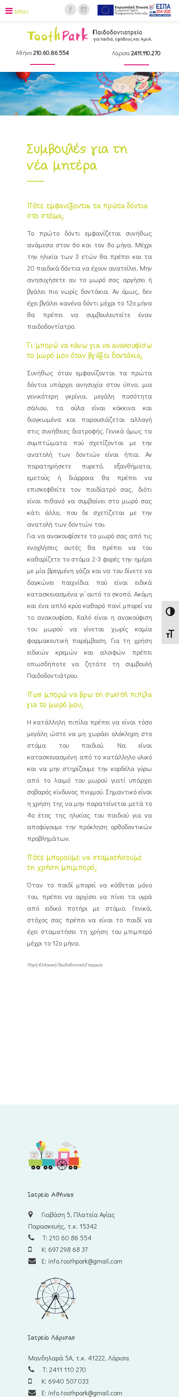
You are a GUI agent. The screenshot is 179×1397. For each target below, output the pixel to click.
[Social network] (70, 8)
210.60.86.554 (51, 53)
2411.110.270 (146, 53)
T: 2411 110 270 (63, 1369)
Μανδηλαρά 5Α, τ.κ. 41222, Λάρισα (78, 1357)
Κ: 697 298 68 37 (63, 1249)
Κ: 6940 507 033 (64, 1381)
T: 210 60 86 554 (66, 1237)
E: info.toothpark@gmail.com (81, 1261)
